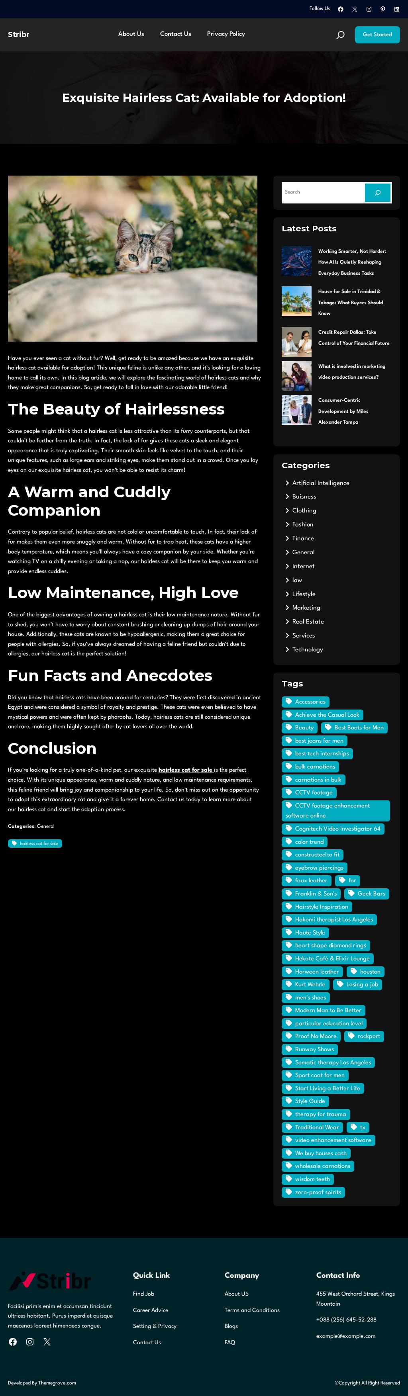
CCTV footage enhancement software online (328, 811)
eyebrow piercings (319, 868)
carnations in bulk (318, 780)
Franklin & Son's (316, 894)
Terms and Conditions (252, 1310)
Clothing (304, 511)
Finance (303, 539)
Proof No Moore (316, 1037)
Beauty (304, 728)
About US (237, 1294)
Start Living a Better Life (327, 1089)
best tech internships (322, 754)
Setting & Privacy (155, 1326)
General (46, 826)
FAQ (230, 1342)
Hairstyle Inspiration (321, 907)
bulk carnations (315, 767)
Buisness (304, 497)
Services (303, 636)
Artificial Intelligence (320, 483)
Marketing (306, 608)
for (352, 881)
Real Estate (308, 622)
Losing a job (362, 985)
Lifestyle (304, 594)
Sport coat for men (320, 1076)
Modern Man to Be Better (328, 1011)
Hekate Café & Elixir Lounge (332, 959)
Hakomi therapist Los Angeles (334, 920)
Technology (307, 650)
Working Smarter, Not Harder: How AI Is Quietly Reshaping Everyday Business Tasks (352, 262)
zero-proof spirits (318, 1193)
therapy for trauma (320, 1115)
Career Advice (150, 1310)
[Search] (377, 193)
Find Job (143, 1294)
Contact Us (147, 1342)
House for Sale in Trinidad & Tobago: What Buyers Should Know (350, 302)
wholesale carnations (322, 1166)
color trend (309, 842)
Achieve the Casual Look (327, 715)
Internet (303, 566)
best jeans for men (319, 741)
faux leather (311, 881)
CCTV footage (314, 793)
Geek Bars (371, 894)
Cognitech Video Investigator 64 (338, 829)
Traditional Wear (317, 1128)
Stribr (18, 34)
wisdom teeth (312, 1180)
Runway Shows (314, 1050)
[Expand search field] (340, 35)
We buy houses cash (321, 1154)
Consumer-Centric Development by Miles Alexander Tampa (343, 411)
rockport (369, 1037)
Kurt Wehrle (310, 985)
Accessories (310, 702)
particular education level (329, 1024)
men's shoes (310, 998)
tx (362, 1128)
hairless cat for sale (39, 844)
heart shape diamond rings (330, 946)
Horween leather (317, 972)
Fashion (303, 525)
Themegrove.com (57, 1383)
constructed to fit (317, 855)
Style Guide (310, 1102)
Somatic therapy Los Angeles (333, 1063)
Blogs (231, 1326)
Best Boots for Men (359, 728)
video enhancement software (333, 1141)
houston (370, 972)
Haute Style (310, 933)
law (297, 580)
